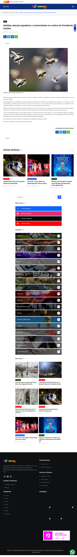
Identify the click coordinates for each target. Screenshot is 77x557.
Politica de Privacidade (55, 550)
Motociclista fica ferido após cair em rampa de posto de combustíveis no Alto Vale (25, 411)
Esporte (7, 495)
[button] (69, 150)
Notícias (11, 12)
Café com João (45, 464)
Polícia (6, 504)
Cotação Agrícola (45, 482)
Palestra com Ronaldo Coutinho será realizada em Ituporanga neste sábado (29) (61, 183)
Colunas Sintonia (31, 178)
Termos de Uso (36, 552)
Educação (7, 513)
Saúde (6, 501)
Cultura (6, 498)
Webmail (9, 550)
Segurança (5, 178)
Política (6, 510)
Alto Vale (53, 178)
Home (6, 12)
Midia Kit (7, 487)
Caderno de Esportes (46, 467)
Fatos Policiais (44, 479)
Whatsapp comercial (10, 484)
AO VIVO (6, 1)
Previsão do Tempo (46, 476)
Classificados (44, 485)
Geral (16, 12)
